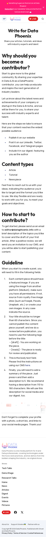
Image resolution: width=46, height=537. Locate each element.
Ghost (41, 529)
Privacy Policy (7, 533)
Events (5, 497)
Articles (5, 489)
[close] (43, 7)
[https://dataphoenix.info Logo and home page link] (15, 19)
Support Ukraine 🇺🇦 (18, 524)
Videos (5, 501)
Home (4, 482)
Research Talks (9, 477)
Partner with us (33, 524)
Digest (5, 493)
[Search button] (42, 18)
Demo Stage (8, 473)
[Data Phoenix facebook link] (16, 512)
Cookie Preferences (35, 533)
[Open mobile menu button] (4, 18)
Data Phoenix (10, 531)
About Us (5, 524)
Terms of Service (19, 533)
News (4, 486)
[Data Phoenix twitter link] (22, 512)
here (27, 365)
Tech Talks (7, 468)
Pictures (6, 505)
